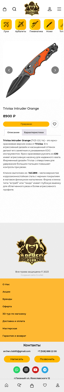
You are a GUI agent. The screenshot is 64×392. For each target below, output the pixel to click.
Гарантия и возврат (14, 335)
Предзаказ (26, 124)
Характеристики (34, 132)
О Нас (6, 284)
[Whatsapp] (16, 369)
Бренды (7, 299)
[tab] (13, 132)
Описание (13, 132)
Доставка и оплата (14, 321)
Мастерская (10, 328)
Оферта (7, 306)
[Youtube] (35, 369)
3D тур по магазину (14, 313)
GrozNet (39, 275)
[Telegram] (44, 369)
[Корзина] (5, 9)
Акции (6, 291)
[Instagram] (26, 369)
